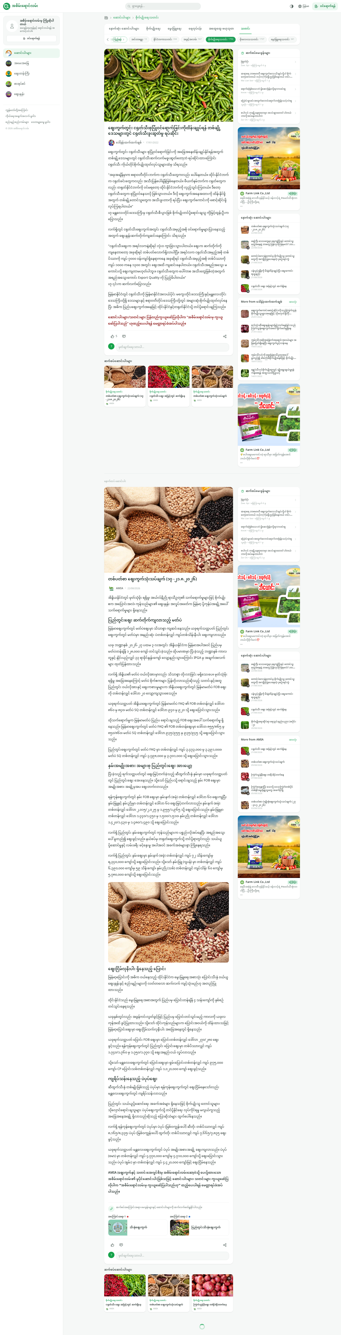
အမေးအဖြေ (21, 63)
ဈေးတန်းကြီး (22, 74)
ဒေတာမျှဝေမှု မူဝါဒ (40, 122)
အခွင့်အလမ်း (193, 39)
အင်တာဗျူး (139, 39)
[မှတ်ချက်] (124, 336)
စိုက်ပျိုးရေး (153, 29)
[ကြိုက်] (112, 1245)
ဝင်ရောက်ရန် (33, 38)
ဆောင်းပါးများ (22, 53)
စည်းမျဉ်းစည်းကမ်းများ (17, 122)
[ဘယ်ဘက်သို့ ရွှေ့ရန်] (109, 39)
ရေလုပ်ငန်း (195, 29)
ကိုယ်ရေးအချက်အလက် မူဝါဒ (21, 116)
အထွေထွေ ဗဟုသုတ (221, 29)
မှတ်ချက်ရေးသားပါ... (131, 347)
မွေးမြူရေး (175, 29)
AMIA (119, 588)
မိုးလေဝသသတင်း (252, 39)
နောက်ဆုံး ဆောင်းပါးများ (124, 29)
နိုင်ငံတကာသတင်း (165, 39)
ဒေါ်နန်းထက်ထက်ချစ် (128, 143)
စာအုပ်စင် (19, 84)
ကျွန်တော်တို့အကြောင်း (17, 110)
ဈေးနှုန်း (19, 94)
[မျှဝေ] (224, 336)
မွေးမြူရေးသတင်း (282, 39)
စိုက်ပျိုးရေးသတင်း (147, 18)
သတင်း (245, 29)
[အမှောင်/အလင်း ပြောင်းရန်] (292, 6)
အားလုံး (293, 302)
